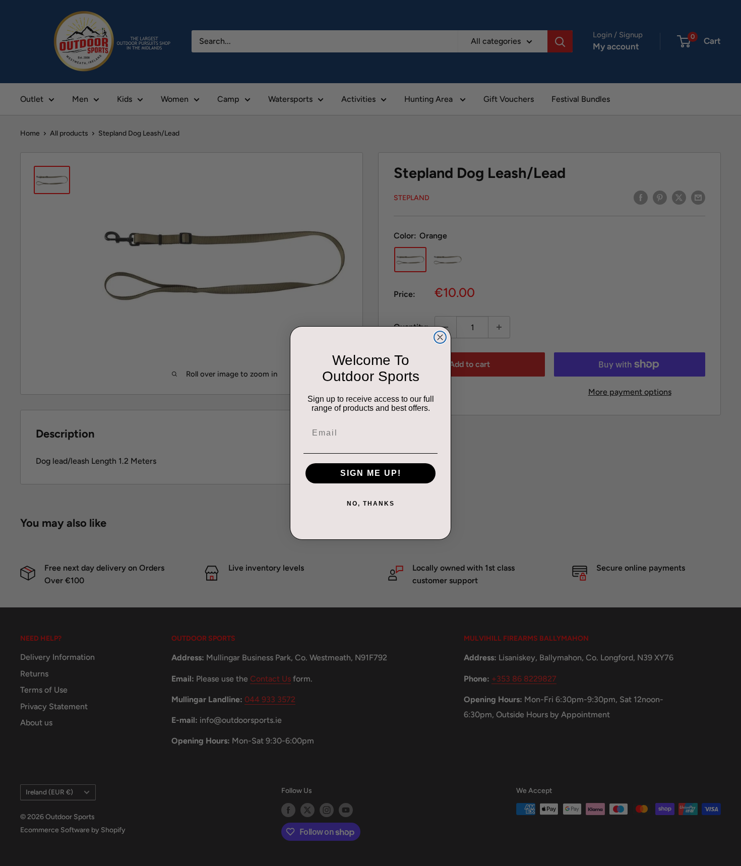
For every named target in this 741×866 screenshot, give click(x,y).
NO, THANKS (371, 503)
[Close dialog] (440, 337)
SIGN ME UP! (370, 473)
